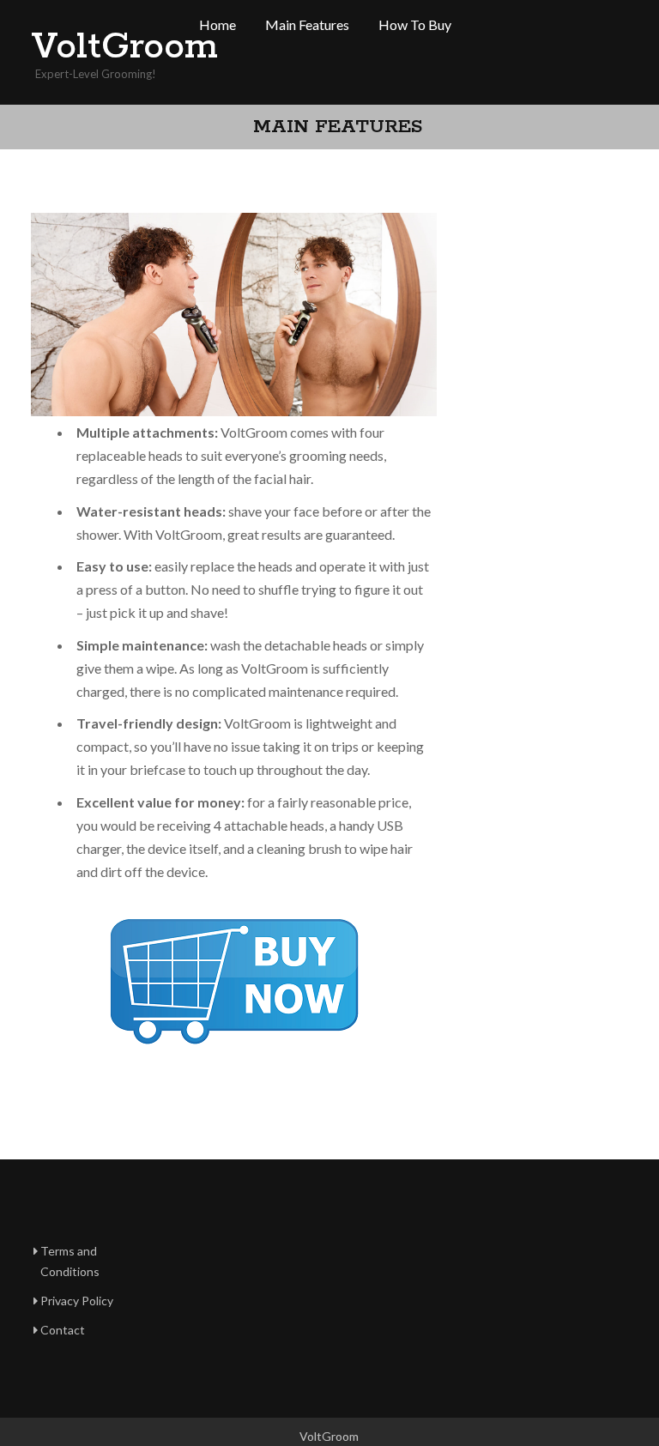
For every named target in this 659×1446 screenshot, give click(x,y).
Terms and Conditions (70, 1261)
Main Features (307, 24)
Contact (62, 1329)
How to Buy (414, 24)
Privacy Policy (76, 1300)
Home (217, 24)
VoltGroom (99, 47)
